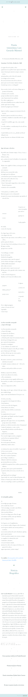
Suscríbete (19, 695)
